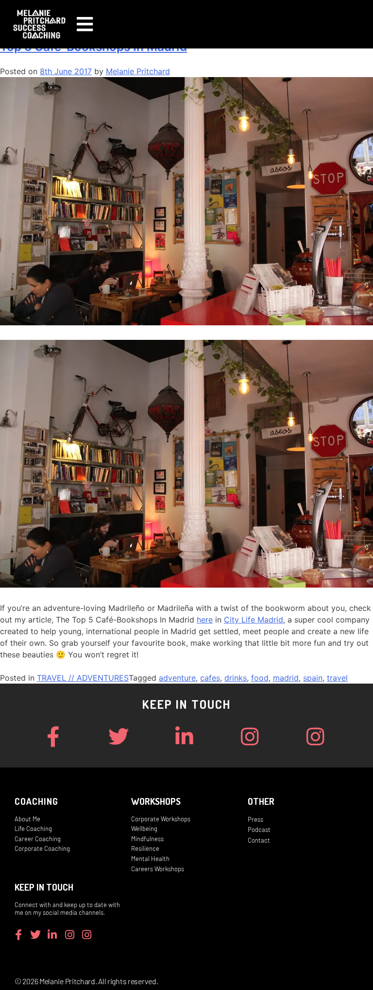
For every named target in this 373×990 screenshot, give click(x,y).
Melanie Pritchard (138, 71)
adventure (177, 678)
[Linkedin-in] (184, 736)
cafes (210, 678)
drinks (235, 678)
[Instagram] (250, 736)
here (205, 619)
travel (337, 678)
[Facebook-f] (52, 736)
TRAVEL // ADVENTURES (83, 678)
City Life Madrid (253, 619)
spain (312, 678)
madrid (286, 678)
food (260, 678)
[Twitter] (118, 736)
